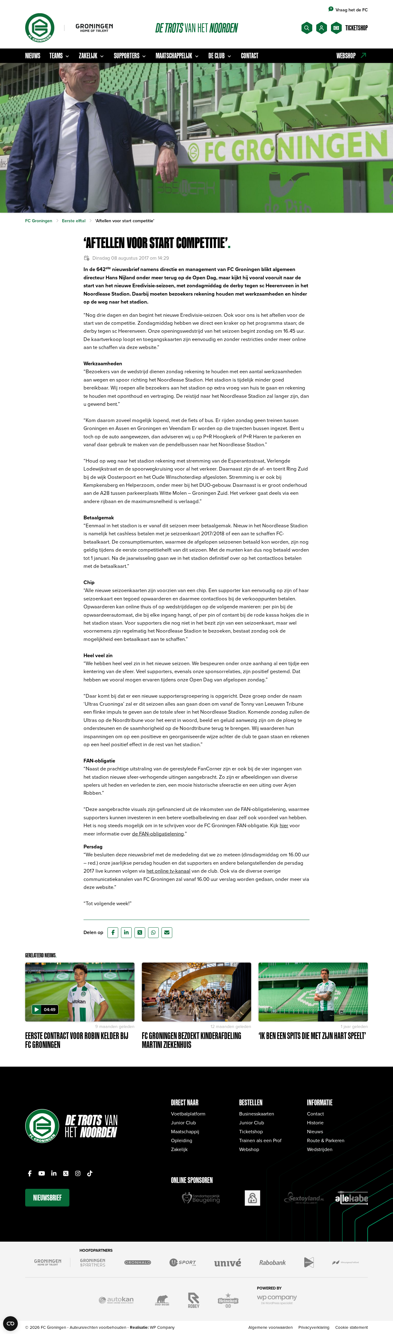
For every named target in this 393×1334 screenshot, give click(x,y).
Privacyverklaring (313, 1327)
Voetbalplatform (188, 1113)
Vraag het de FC (352, 9)
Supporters (126, 55)
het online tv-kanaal (168, 870)
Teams (56, 55)
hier (284, 825)
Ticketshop (251, 1131)
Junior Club (183, 1122)
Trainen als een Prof (260, 1140)
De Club (216, 55)
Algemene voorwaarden (270, 1327)
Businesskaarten (256, 1113)
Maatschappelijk (174, 55)
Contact (250, 55)
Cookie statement (351, 1327)
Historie (315, 1122)
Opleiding (181, 1140)
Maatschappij (185, 1131)
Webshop (249, 1149)
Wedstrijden (320, 1149)
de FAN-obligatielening (158, 833)
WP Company (162, 1327)
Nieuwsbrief (47, 1197)
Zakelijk (88, 55)
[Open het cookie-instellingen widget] (10, 1323)
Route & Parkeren (325, 1140)
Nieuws (32, 55)
